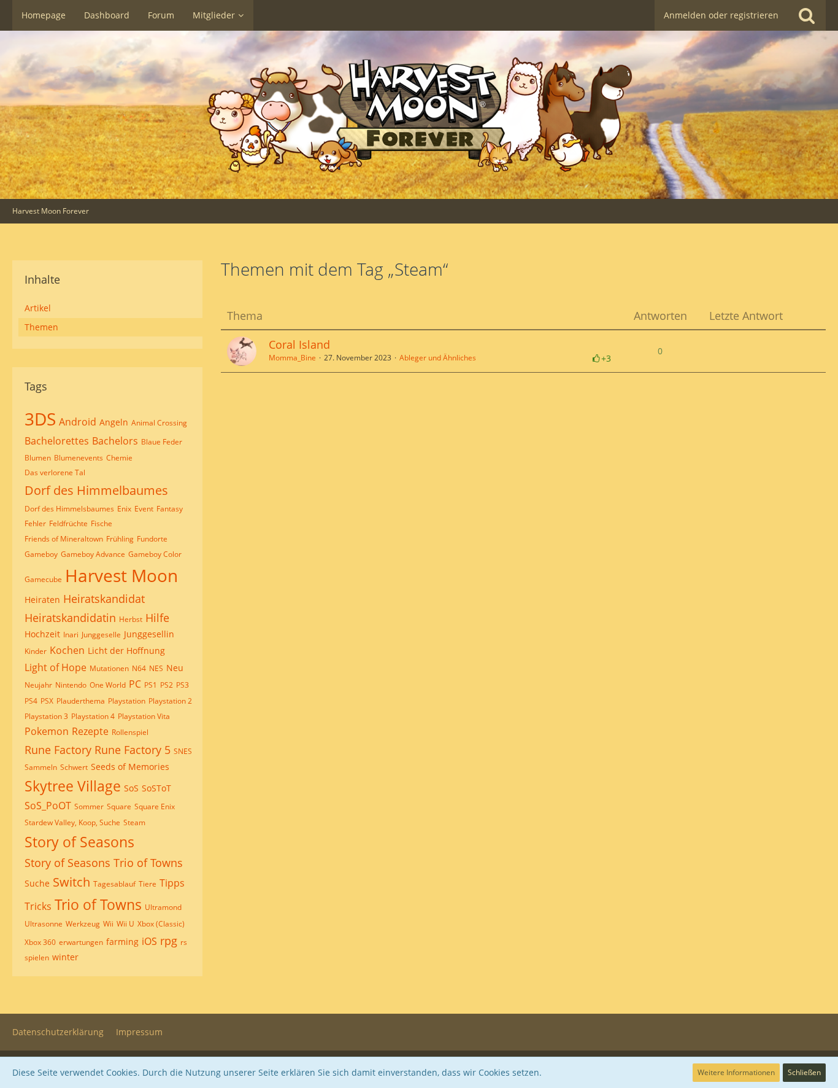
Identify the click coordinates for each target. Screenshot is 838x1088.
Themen (41, 327)
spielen (37, 957)
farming (122, 941)
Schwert (74, 767)
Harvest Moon (121, 575)
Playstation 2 (170, 701)
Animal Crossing (159, 423)
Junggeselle (101, 634)
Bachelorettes (57, 441)
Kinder (36, 651)
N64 (139, 668)
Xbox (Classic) (161, 924)
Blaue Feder (161, 442)
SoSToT (156, 788)
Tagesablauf (114, 884)
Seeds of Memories (130, 766)
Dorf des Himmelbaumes (96, 490)
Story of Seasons (79, 842)
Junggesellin (149, 634)
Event (143, 508)
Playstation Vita (144, 716)
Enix (124, 508)
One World (108, 685)
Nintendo (70, 685)
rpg (168, 940)
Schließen (804, 1072)
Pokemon (47, 731)
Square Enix (154, 806)
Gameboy (41, 554)
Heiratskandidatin (70, 617)
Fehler (35, 523)
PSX (46, 701)
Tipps (172, 883)
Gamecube (43, 579)
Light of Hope (55, 667)
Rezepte (90, 731)
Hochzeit (42, 634)
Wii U (125, 924)
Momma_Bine (292, 357)
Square (119, 806)
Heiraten (42, 599)
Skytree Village (73, 786)
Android (77, 422)
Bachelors (115, 441)
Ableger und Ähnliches (437, 357)
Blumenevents (78, 458)
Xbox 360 (40, 942)
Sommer (89, 806)
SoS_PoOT (48, 805)
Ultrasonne (44, 924)
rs (183, 942)
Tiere (147, 884)
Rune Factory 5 (132, 749)
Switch (71, 882)
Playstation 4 (93, 716)
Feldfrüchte (68, 523)
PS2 (166, 685)
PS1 (150, 685)
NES (156, 668)
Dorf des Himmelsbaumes (69, 508)
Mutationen (109, 668)
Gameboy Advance (93, 554)
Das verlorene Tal (55, 472)
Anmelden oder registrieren (721, 15)
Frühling (120, 539)
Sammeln (41, 767)
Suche (37, 883)
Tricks (38, 906)
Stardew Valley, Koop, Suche (72, 822)
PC (135, 684)
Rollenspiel (130, 732)
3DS (40, 418)
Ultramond (163, 907)
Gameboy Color (155, 554)
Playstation (126, 701)
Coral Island (299, 344)
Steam (134, 822)
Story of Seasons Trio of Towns (104, 862)
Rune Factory (58, 749)
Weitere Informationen (736, 1072)
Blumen (38, 458)
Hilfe (157, 617)
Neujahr (38, 685)
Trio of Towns (98, 904)
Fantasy (169, 508)
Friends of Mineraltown (64, 539)
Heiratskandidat (104, 598)
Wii (108, 924)
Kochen (67, 650)
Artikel (38, 308)
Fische (101, 523)
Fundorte (152, 539)
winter (65, 957)
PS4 (31, 701)
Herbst (130, 619)
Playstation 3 (46, 716)
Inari (71, 634)
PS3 (182, 685)
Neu (174, 668)
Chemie (119, 458)
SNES (183, 751)
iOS (149, 941)
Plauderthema (80, 701)
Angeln (113, 422)
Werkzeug (83, 924)
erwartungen (81, 942)
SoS (131, 788)
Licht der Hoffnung (126, 650)
